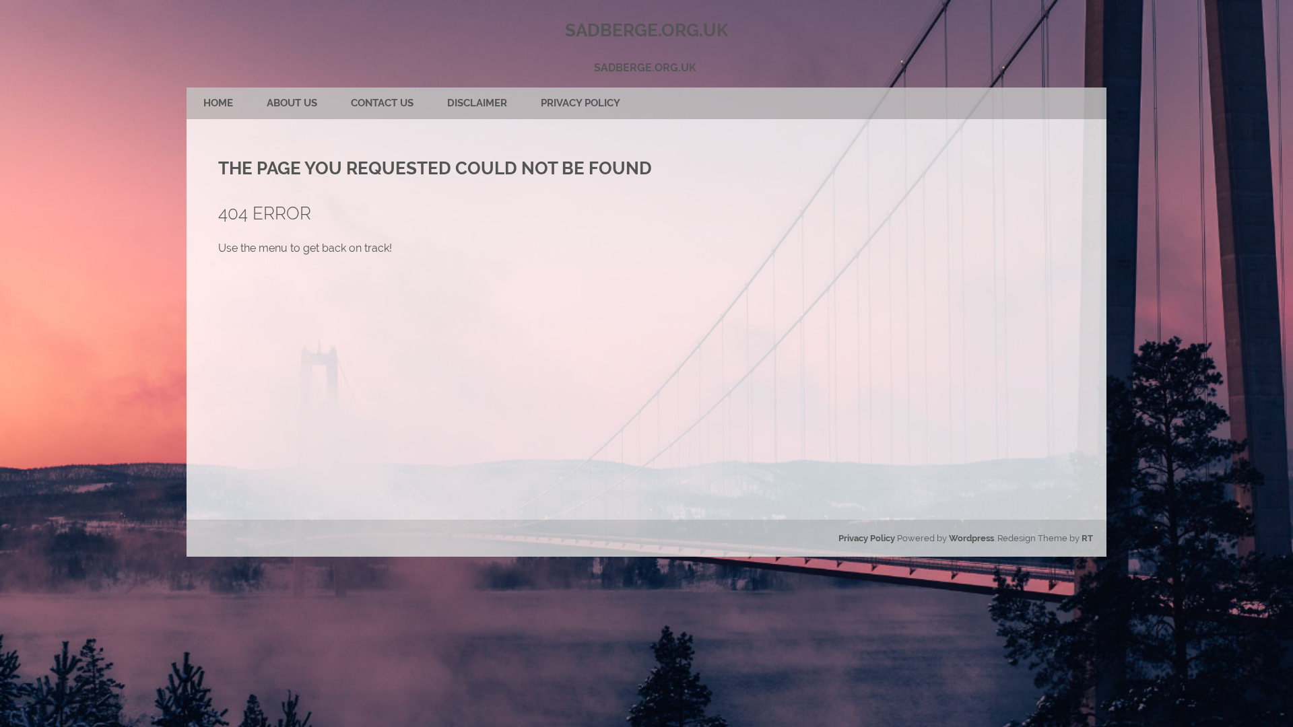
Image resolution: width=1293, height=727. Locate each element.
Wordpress (971, 538)
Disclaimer (477, 103)
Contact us (382, 103)
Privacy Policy (580, 103)
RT (1087, 538)
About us (292, 103)
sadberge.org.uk (645, 67)
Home (218, 103)
